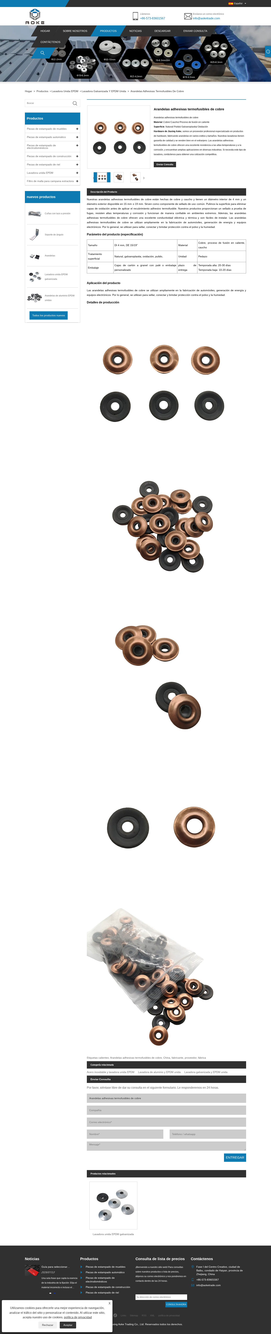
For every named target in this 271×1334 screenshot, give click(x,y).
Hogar (45, 30)
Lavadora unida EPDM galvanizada (113, 1234)
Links (123, 1315)
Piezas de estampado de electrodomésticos (41, 146)
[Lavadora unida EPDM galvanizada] (113, 1204)
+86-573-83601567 (152, 18)
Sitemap (134, 1315)
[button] (50, 1293)
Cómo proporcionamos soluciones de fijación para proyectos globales (56, 1267)
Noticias (135, 30)
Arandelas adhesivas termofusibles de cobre (157, 91)
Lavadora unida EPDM (65, 91)
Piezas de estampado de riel (43, 164)
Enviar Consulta (165, 164)
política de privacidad (78, 1317)
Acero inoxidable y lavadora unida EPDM (110, 1072)
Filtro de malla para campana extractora (50, 181)
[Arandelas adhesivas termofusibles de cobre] (102, 177)
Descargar (162, 30)
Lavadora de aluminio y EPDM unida (159, 1072)
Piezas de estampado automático (46, 137)
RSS (144, 1315)
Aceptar (67, 1325)
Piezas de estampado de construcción (49, 156)
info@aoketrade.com (206, 18)
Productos (108, 30)
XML (152, 1315)
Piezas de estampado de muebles (47, 128)
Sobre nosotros (75, 30)
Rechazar (47, 1325)
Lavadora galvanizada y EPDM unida (104, 91)
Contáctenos (50, 42)
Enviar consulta (195, 30)
